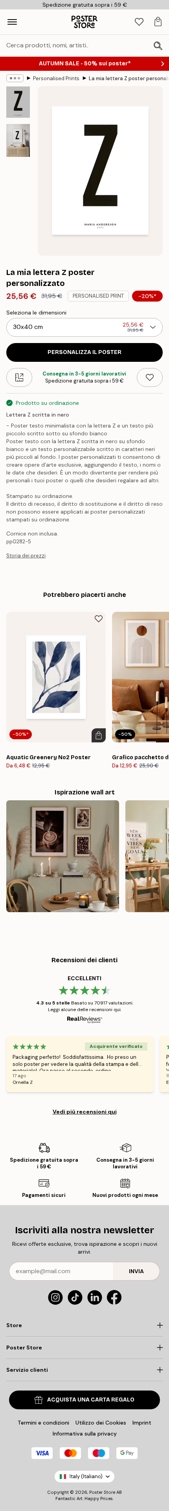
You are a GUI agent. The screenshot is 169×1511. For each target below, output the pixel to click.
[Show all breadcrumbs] (15, 78)
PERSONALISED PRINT (98, 296)
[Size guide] (19, 377)
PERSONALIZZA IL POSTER (84, 352)
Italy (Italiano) (86, 1476)
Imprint (141, 1422)
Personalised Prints (56, 78)
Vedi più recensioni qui (85, 1111)
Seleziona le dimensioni (36, 312)
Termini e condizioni (43, 1422)
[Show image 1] (18, 102)
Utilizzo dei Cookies (100, 1422)
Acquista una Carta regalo (90, 1399)
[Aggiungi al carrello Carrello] (99, 735)
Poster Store (102, 1492)
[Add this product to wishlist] (150, 377)
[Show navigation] (12, 22)
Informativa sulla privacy (85, 1433)
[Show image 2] (18, 140)
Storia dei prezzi (26, 555)
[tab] (139, 22)
